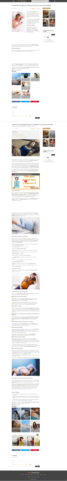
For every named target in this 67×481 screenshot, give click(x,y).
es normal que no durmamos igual (28, 239)
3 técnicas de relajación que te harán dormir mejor (16, 430)
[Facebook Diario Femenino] (45, 41)
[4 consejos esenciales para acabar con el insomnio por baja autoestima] (16, 419)
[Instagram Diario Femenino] (49, 41)
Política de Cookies (45, 37)
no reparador (21, 253)
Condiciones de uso (53, 36)
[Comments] (38, 8)
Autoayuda (20, 447)
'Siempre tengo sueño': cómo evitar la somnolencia (15, 97)
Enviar (37, 466)
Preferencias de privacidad (48, 36)
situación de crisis (28, 50)
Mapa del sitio (44, 474)
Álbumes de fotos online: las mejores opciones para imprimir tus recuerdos (45, 16)
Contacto (38, 474)
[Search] (48, 1)
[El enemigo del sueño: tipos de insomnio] (25, 419)
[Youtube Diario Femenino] (52, 41)
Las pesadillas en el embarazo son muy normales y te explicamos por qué (35, 418)
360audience (35, 479)
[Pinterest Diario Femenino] (47, 41)
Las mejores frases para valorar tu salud (17, 435)
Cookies (26, 474)
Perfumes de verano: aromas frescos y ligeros (52, 17)
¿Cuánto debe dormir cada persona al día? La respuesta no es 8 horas (25, 431)
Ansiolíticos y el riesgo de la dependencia (25, 88)
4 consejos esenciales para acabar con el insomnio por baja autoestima (15, 418)
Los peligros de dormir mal (34, 79)
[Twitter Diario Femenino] (50, 41)
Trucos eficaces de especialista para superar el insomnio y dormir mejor (35, 431)
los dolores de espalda (29, 307)
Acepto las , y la (21, 464)
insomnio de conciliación (17, 167)
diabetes (30, 353)
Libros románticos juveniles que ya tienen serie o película (45, 25)
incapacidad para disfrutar (32, 263)
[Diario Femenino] (22, 1)
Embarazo (13, 447)
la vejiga (26, 300)
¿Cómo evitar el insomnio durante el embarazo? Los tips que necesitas (16, 83)
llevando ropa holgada (20, 334)
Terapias (23, 77)
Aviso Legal (34, 474)
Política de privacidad (29, 474)
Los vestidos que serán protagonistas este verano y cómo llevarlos (52, 25)
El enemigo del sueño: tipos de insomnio (25, 418)
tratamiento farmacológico (32, 64)
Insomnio (22, 68)
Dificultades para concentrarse (16, 268)
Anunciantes (41, 474)
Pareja (23, 95)
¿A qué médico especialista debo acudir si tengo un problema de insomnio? (28, 357)
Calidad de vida (14, 95)
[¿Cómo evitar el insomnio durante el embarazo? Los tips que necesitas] (16, 84)
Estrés (23, 86)
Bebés (15, 447)
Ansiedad (13, 261)
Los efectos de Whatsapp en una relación (25, 97)
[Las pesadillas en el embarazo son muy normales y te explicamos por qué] (35, 419)
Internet (33, 11)
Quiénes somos (22, 474)
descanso (30, 22)
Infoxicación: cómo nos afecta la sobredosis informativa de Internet (25, 79)
